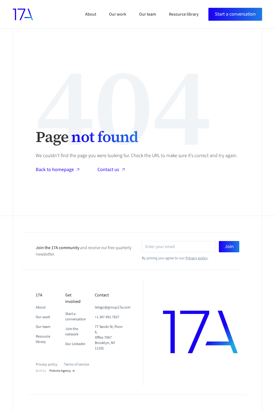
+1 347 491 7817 (107, 317)
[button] (235, 14)
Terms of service (76, 364)
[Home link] (211, 332)
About (41, 307)
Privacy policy (197, 258)
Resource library (43, 339)
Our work (43, 317)
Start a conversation (75, 316)
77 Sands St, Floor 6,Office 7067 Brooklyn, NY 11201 (109, 337)
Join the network (71, 331)
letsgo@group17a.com (113, 307)
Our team (43, 326)
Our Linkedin (75, 344)
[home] (23, 14)
